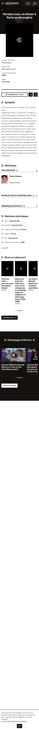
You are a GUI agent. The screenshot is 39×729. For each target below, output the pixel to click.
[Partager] (31, 95)
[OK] (19, 726)
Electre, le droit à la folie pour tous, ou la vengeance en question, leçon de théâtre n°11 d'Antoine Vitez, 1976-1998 (20, 290)
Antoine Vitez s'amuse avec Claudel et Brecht (7, 283)
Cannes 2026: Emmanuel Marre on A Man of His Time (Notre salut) (12, 367)
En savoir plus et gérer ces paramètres (14, 721)
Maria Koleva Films (9, 69)
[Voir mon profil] (34, 4)
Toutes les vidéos (9, 385)
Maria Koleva (6, 62)
